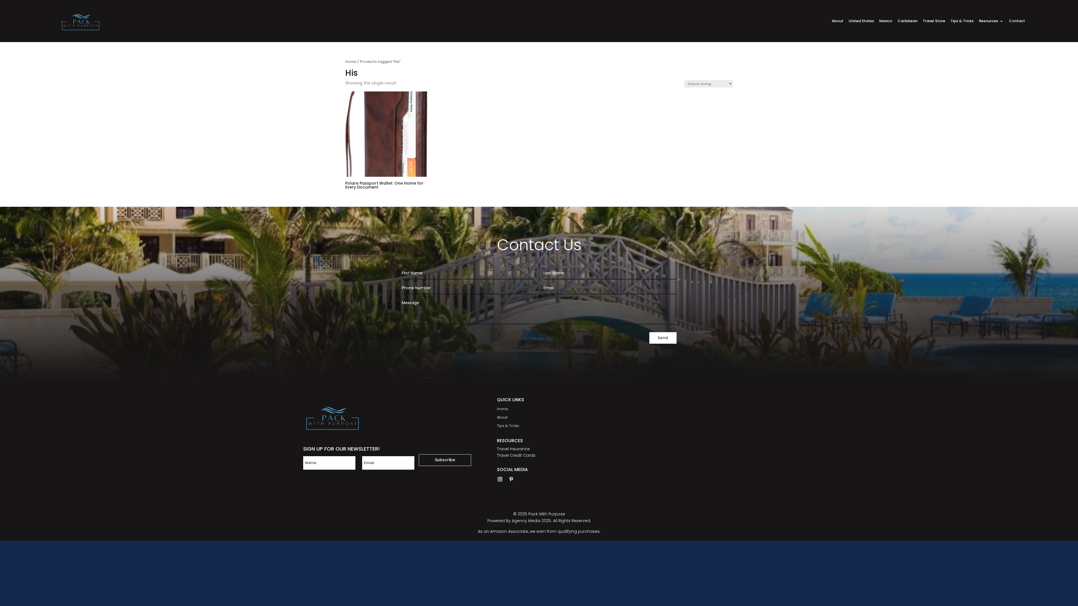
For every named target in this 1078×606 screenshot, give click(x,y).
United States (861, 21)
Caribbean (907, 21)
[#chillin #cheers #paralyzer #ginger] (634, 449)
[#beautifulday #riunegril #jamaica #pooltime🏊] (691, 449)
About (837, 21)
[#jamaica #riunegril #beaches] (691, 416)
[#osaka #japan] (748, 449)
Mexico (885, 21)
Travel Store (934, 21)
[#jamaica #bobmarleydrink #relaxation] (748, 416)
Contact (1017, 21)
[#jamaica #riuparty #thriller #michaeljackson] (634, 416)
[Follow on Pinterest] (511, 479)
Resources (988, 21)
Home (350, 61)
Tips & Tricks (962, 21)
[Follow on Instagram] (499, 479)
